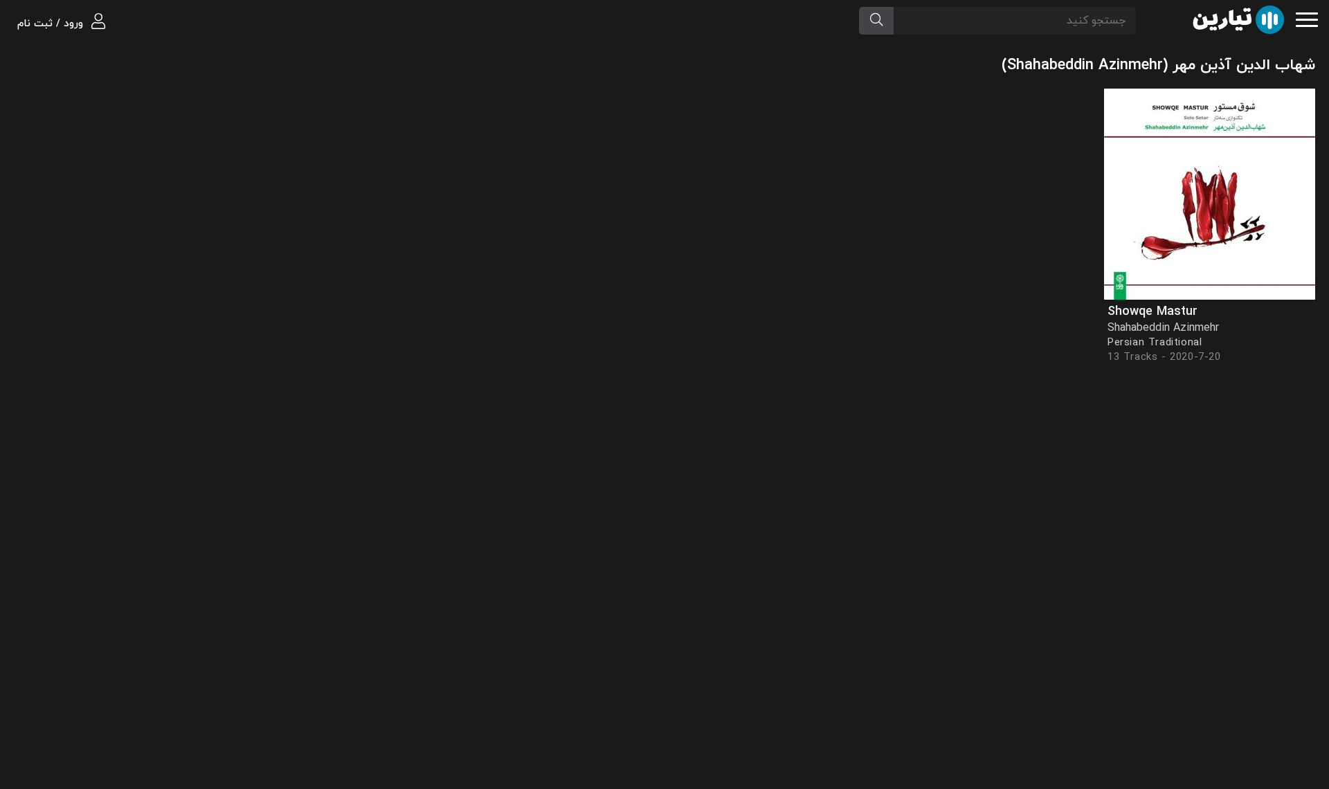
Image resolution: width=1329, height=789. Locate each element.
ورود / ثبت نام (52, 24)
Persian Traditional (1155, 343)
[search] (876, 21)
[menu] (1307, 18)
